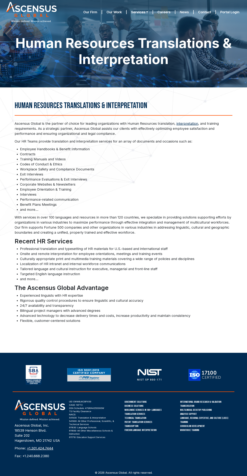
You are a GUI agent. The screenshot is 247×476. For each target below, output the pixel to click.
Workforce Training (189, 430)
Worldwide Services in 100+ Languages (143, 410)
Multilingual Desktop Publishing (196, 410)
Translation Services (135, 414)
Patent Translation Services (138, 422)
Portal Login (229, 12)
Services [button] (138, 12)
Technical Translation (135, 418)
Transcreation (187, 406)
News (184, 12)
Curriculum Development (192, 426)
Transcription (131, 426)
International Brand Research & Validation (200, 402)
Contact (204, 12)
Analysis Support (188, 414)
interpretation (187, 124)
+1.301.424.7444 (40, 448)
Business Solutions (134, 406)
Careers (164, 12)
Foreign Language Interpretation (140, 430)
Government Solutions (136, 402)
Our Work (114, 12)
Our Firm (90, 12)
